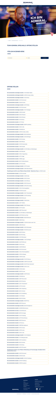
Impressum (24, 393)
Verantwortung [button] (34, 5)
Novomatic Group (26, 388)
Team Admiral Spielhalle (15, 40)
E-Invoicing (25, 389)
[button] (52, 34)
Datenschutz (19, 393)
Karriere (9, 40)
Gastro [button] (28, 5)
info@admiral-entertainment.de (39, 386)
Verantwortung (26, 385)
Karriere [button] (40, 5)
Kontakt (28, 393)
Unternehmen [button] (16, 5)
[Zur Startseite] (7, 40)
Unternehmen (25, 383)
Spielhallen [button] (23, 5)
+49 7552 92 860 (37, 385)
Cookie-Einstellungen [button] (35, 393)
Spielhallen (25, 384)
